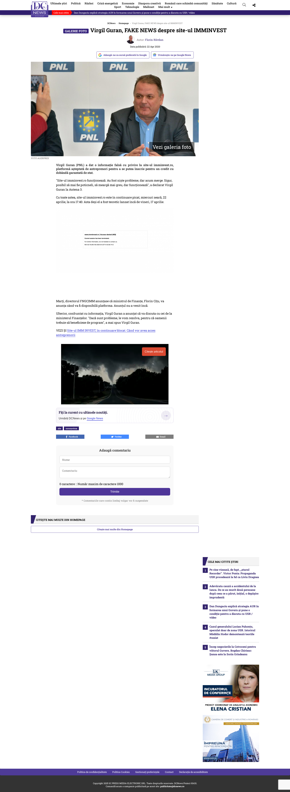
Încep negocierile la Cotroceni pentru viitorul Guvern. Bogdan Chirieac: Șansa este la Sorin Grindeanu (232, 650)
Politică (76, 3)
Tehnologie (132, 7)
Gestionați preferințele (147, 772)
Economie (128, 3)
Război (89, 3)
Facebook (73, 436)
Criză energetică (107, 3)
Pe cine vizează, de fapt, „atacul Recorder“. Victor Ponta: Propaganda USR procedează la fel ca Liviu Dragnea (234, 573)
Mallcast (148, 7)
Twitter (118, 436)
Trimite (114, 491)
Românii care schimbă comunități (186, 3)
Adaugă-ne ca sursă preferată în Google (125, 55)
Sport (117, 7)
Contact (169, 772)
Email (162, 436)
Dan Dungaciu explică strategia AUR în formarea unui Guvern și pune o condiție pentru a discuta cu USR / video (134, 12)
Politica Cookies (121, 772)
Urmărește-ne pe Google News (174, 55)
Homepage (124, 23)
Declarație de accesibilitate (193, 772)
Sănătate (217, 3)
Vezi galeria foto (172, 147)
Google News (95, 418)
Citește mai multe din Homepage (115, 529)
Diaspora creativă (149, 3)
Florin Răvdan (154, 39)
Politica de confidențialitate (92, 772)
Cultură (231, 3)
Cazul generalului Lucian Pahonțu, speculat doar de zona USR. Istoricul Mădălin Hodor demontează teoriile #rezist (232, 632)
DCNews (40, 9)
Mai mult (165, 7)
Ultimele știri (58, 3)
